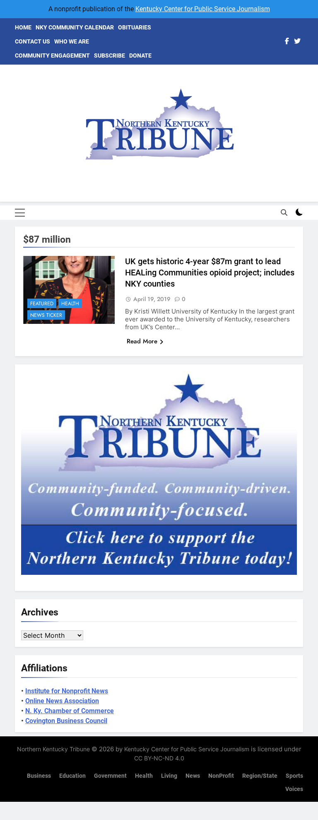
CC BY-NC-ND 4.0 (159, 758)
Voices (294, 789)
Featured (41, 303)
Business (39, 775)
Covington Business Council (66, 721)
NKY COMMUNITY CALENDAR (75, 27)
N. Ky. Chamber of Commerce (69, 711)
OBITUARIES (134, 27)
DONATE (140, 55)
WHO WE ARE (71, 41)
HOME (23, 27)
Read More (142, 341)
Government (110, 775)
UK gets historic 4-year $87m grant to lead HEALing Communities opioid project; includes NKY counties (209, 272)
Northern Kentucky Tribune (53, 748)
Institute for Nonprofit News (66, 691)
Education (72, 775)
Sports (294, 775)
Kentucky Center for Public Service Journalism (202, 9)
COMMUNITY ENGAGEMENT (52, 55)
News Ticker (46, 315)
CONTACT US (32, 41)
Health (70, 303)
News (193, 775)
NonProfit (221, 775)
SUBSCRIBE (109, 55)
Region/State (259, 775)
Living (169, 775)
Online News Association (62, 701)
